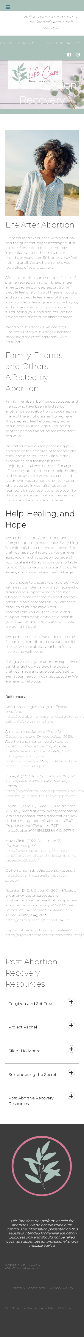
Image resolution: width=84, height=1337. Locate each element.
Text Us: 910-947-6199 (63, 43)
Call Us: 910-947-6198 (17, 43)
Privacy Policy (61, 1288)
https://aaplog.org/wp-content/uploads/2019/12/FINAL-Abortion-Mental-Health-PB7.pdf (41, 761)
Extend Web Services (61, 1308)
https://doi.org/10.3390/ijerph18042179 (37, 920)
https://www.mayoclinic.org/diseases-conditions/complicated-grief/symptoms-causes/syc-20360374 (41, 856)
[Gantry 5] (42, 1166)
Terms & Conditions (28, 1288)
